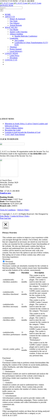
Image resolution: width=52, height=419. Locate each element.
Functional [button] (6, 358)
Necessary (9, 261)
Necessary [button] (6, 259)
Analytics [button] (6, 380)
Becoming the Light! (13, 130)
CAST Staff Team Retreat (15, 134)
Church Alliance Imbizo (14, 128)
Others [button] (4, 407)
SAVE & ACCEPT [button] (9, 415)
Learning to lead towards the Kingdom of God (22, 132)
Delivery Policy (23, 210)
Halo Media (4, 216)
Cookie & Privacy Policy (20, 216)
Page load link (5, 218)
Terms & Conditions (7, 210)
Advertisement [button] (8, 393)
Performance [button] (7, 369)
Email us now (5, 193)
